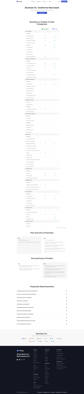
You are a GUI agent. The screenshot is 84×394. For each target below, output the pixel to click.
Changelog (46, 377)
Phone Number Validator (36, 387)
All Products (35, 351)
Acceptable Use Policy (46, 392)
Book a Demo (64, 1)
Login (59, 1)
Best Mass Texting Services (60, 363)
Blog (45, 365)
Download (46, 381)
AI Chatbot (34, 360)
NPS (34, 364)
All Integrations (47, 374)
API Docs (46, 379)
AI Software (35, 379)
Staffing (46, 353)
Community (46, 372)
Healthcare (46, 360)
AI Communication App (60, 368)
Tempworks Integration (60, 353)
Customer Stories (47, 368)
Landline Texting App (60, 365)
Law (45, 355)
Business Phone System (36, 377)
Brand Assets (47, 383)
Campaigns (35, 355)
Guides (46, 370)
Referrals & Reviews (36, 362)
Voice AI (34, 369)
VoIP (34, 371)
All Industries (47, 351)
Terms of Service (52, 392)
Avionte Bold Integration (60, 355)
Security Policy (40, 392)
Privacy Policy (65, 392)
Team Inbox (35, 353)
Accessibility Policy (59, 392)
